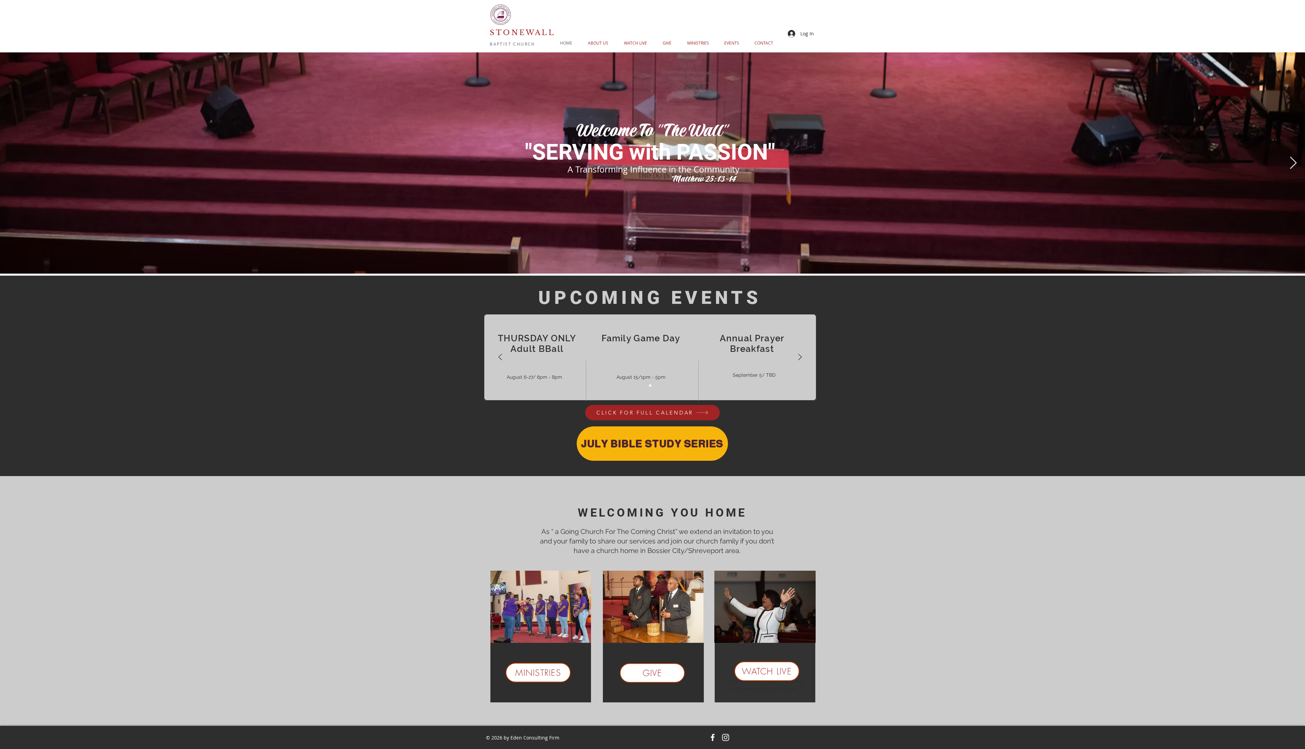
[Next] (800, 357)
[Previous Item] (12, 163)
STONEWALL (522, 32)
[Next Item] (1293, 163)
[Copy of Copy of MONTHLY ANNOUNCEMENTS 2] (650, 386)
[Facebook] (712, 737)
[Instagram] (725, 737)
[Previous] (500, 357)
